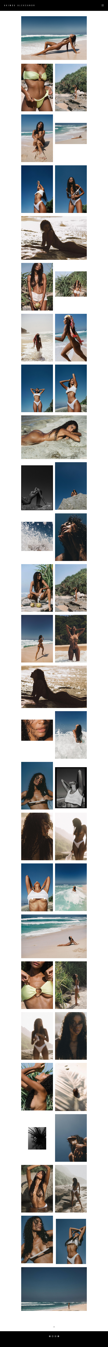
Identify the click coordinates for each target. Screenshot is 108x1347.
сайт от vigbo (54, 1342)
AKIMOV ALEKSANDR (19, 5)
